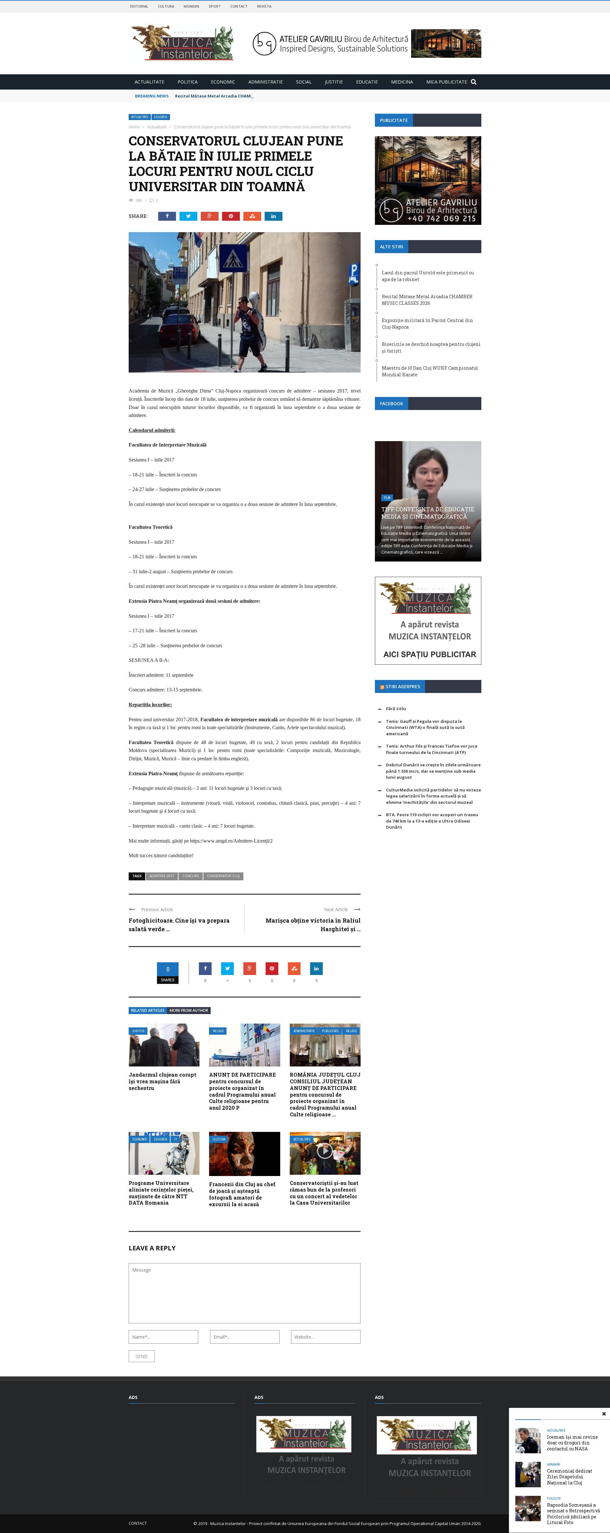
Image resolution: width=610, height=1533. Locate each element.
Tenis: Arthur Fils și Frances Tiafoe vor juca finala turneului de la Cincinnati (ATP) (431, 749)
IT (175, 1139)
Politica (188, 82)
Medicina (402, 82)
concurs (190, 876)
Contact (238, 6)
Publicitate (330, 1031)
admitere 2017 (162, 876)
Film (387, 498)
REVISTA (264, 6)
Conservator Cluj (223, 876)
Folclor (553, 1498)
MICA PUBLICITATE (446, 82)
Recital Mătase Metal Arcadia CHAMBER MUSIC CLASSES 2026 (238, 96)
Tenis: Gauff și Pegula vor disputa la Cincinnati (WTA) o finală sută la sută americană (425, 727)
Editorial (139, 6)
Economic (223, 82)
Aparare (553, 1464)
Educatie (367, 82)
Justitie (334, 82)
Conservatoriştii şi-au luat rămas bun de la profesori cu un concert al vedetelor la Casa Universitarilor (324, 1193)
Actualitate (149, 82)
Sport (215, 6)
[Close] (604, 1414)
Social (304, 82)
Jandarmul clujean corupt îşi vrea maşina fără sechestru (162, 1081)
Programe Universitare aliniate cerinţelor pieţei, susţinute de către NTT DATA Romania (161, 1193)
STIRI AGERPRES (403, 686)
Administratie (265, 82)
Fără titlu (396, 708)
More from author (189, 1010)
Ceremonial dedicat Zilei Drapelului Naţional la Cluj (569, 1476)
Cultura (166, 6)
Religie (218, 1031)
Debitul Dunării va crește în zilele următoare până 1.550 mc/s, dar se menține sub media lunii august (433, 771)
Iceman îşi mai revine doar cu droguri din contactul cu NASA (572, 1442)
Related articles (148, 1010)
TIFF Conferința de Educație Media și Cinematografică (428, 512)
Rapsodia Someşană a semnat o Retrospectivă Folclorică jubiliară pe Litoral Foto (573, 1513)
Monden (191, 6)
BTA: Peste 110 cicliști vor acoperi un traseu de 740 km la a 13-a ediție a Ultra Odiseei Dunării (432, 821)
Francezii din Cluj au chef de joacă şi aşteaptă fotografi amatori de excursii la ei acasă (242, 1194)
